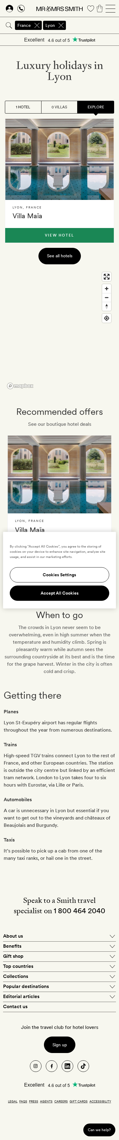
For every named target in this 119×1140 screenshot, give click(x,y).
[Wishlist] (90, 8)
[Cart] (100, 8)
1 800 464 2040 (79, 910)
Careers (61, 1101)
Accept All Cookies (60, 593)
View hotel (59, 235)
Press (33, 1101)
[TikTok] (83, 1066)
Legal (12, 1101)
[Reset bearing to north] (106, 306)
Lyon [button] (50, 25)
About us (13, 936)
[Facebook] (51, 1066)
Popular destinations (26, 986)
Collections (15, 976)
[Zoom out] (106, 297)
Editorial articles (21, 996)
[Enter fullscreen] (106, 276)
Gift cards (79, 1101)
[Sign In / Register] (9, 8)
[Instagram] (35, 1066)
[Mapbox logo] (20, 385)
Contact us (15, 1006)
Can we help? (99, 1129)
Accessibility (100, 1101)
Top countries (18, 966)
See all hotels (59, 255)
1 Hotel (23, 107)
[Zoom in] (106, 288)
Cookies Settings (59, 574)
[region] (59, 330)
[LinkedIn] (67, 1066)
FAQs (23, 1101)
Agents (46, 1101)
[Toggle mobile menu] (110, 8)
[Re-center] (106, 318)
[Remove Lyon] (61, 25)
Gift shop (13, 956)
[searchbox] (93, 25)
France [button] (24, 25)
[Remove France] (37, 25)
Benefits (12, 946)
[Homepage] (59, 8)
